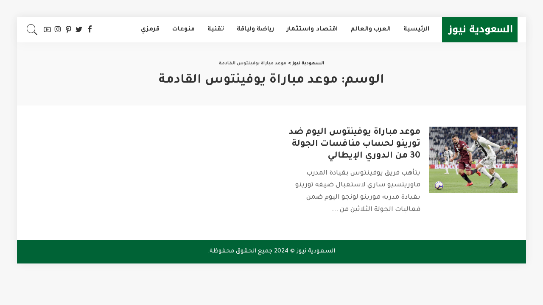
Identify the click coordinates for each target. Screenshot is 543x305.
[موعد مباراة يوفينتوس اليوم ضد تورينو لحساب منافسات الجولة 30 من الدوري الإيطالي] (473, 160)
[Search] (32, 29)
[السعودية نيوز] (480, 29)
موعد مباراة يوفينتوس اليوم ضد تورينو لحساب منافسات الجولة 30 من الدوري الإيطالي (354, 144)
